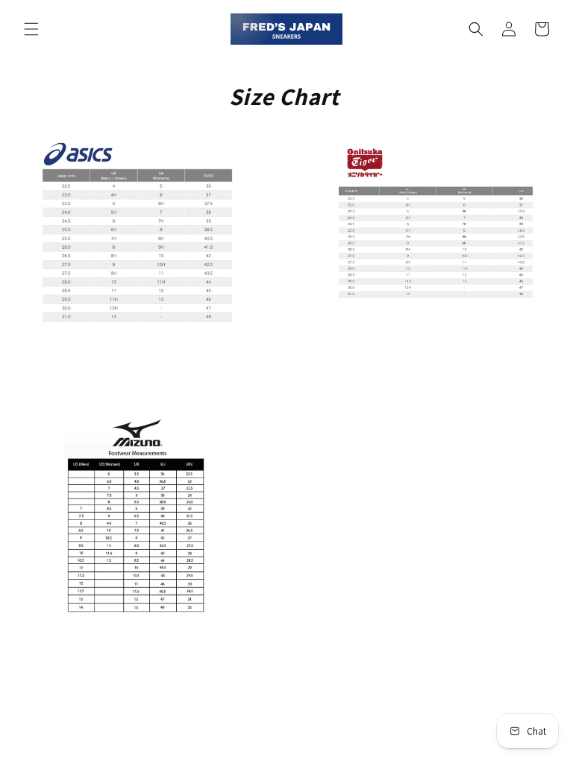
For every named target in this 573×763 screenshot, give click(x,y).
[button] (31, 29)
